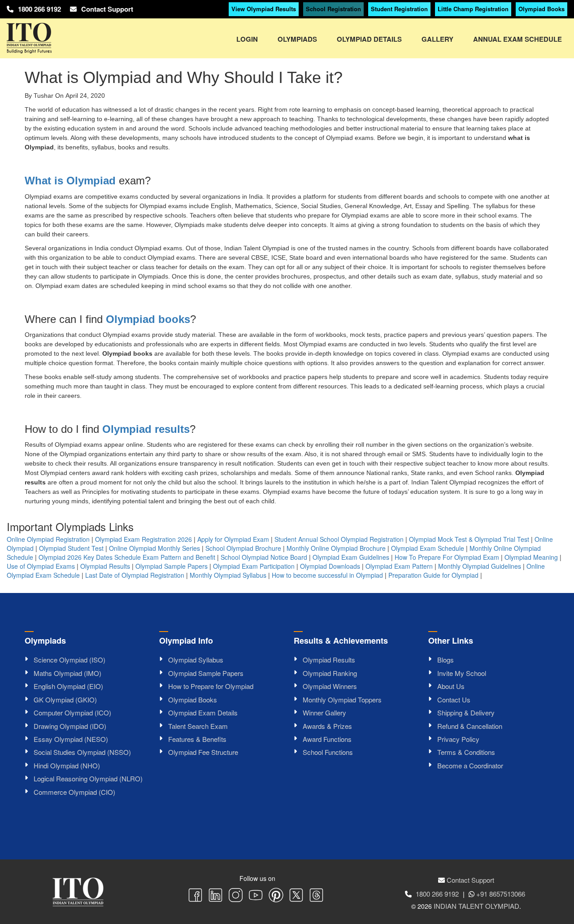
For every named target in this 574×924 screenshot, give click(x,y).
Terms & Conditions (466, 752)
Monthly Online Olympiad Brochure (336, 548)
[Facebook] (195, 896)
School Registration (333, 8)
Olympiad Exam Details (203, 712)
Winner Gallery (324, 712)
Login (247, 39)
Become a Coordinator (470, 765)
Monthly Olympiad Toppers (342, 699)
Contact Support (107, 9)
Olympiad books (148, 319)
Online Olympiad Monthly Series (154, 548)
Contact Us (453, 699)
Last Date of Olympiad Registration (134, 575)
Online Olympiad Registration (48, 539)
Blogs (445, 659)
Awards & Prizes (327, 726)
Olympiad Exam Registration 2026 (143, 539)
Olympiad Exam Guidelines (351, 557)
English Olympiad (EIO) (68, 686)
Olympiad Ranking (330, 673)
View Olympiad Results (263, 8)
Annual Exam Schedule (517, 39)
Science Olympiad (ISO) (69, 659)
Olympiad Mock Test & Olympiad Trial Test (469, 539)
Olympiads (297, 39)
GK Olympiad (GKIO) (65, 699)
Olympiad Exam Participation (254, 566)
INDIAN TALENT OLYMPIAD (476, 906)
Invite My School (461, 673)
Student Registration (399, 8)
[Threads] (316, 896)
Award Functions (327, 739)
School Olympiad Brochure (243, 548)
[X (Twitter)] (296, 896)
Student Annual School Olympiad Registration (339, 539)
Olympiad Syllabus (195, 659)
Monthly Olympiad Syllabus (228, 575)
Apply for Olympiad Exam (233, 539)
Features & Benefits (197, 739)
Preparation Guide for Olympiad (433, 575)
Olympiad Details (369, 39)
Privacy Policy (458, 739)
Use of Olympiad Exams (41, 566)
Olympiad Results (105, 566)
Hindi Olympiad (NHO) (67, 765)
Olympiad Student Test (71, 548)
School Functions (328, 752)
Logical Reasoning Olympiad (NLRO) (88, 778)
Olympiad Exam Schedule (427, 548)
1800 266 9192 (39, 9)
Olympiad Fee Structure (203, 752)
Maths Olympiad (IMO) (67, 673)
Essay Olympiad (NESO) (71, 739)
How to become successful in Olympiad (327, 575)
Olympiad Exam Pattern (399, 566)
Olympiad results (146, 429)
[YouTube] (256, 896)
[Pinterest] (276, 896)
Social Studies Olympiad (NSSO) (82, 752)
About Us (451, 686)
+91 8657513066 (500, 893)
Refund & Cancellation (469, 726)
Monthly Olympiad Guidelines (479, 566)
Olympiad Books (541, 8)
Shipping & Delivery (466, 712)
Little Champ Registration (473, 8)
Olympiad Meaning (531, 557)
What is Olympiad (70, 180)
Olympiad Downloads (330, 566)
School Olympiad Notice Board (264, 557)
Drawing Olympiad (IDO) (70, 726)
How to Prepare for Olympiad (210, 686)
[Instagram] (236, 896)
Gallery (437, 39)
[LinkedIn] (215, 896)
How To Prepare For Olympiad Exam (447, 557)
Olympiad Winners (330, 686)
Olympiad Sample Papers (171, 566)
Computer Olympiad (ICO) (72, 712)
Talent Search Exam (198, 726)
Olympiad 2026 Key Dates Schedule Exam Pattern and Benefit (127, 557)
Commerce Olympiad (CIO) (74, 792)
